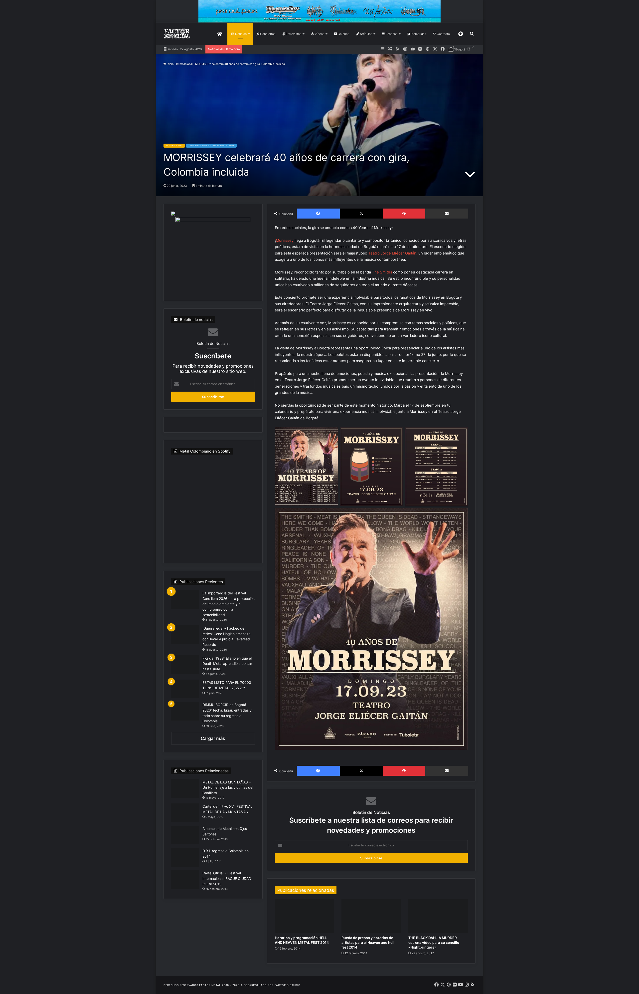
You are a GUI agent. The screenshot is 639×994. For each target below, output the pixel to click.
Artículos (365, 34)
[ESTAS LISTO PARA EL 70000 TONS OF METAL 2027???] (185, 689)
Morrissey (285, 240)
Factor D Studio (288, 985)
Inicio (170, 64)
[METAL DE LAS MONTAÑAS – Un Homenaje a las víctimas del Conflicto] (185, 788)
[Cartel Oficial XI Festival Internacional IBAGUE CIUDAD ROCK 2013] (185, 879)
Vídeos (319, 34)
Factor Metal (210, 985)
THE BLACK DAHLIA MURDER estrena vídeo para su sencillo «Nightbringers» (433, 942)
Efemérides (418, 34)
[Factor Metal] (176, 34)
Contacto (443, 34)
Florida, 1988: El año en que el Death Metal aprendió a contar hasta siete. (227, 663)
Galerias (343, 34)
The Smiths (382, 272)
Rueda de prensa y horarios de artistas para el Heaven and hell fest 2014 (367, 942)
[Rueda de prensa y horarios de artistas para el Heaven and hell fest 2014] (371, 916)
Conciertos (267, 34)
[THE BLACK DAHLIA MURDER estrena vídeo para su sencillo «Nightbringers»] (438, 916)
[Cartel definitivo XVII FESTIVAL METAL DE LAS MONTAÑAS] (185, 812)
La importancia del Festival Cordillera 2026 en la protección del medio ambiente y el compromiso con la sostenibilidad (228, 604)
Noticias (240, 34)
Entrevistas (293, 34)
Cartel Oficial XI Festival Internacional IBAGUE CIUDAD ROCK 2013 (226, 878)
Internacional (184, 64)
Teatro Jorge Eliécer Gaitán (392, 253)
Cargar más (213, 738)
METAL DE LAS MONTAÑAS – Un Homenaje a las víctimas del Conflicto (227, 787)
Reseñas (391, 34)
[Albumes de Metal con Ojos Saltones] (185, 835)
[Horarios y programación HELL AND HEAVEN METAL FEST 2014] (304, 916)
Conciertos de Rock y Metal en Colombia (211, 145)
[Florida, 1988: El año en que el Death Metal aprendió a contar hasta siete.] (185, 664)
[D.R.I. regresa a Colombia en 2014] (185, 857)
